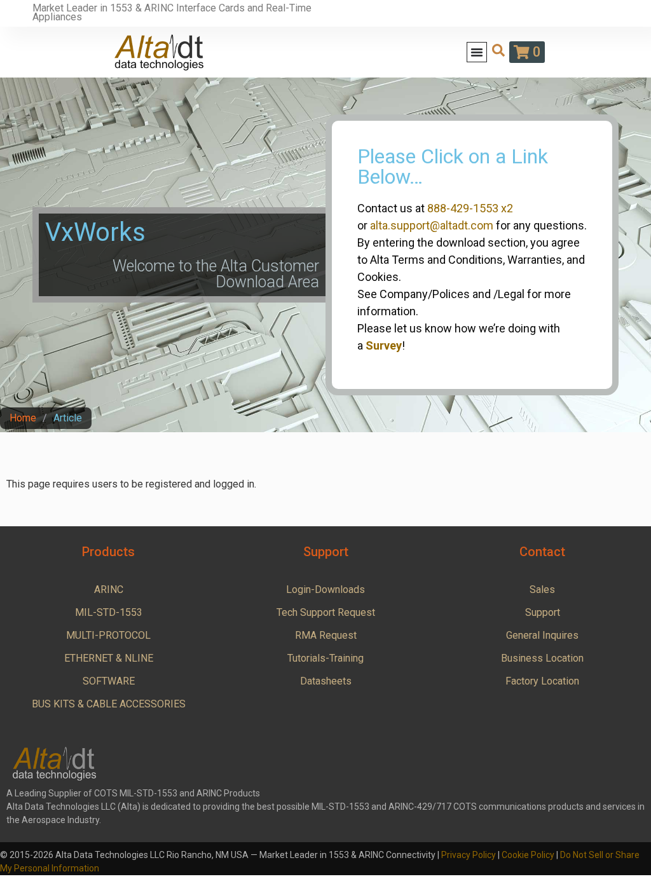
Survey (384, 345)
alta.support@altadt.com (431, 225)
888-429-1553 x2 (470, 208)
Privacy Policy (468, 855)
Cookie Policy (528, 855)
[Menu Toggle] (477, 52)
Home (23, 418)
